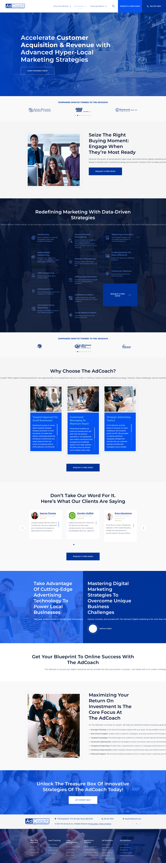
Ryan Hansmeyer (123, 513)
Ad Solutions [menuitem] (79, 6)
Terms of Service (105, 824)
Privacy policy (93, 824)
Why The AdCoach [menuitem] (61, 6)
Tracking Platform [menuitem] (97, 6)
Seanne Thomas (48, 513)
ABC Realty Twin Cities (47, 516)
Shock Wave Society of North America (122, 517)
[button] (75, 115)
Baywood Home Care (84, 516)
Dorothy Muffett (85, 513)
